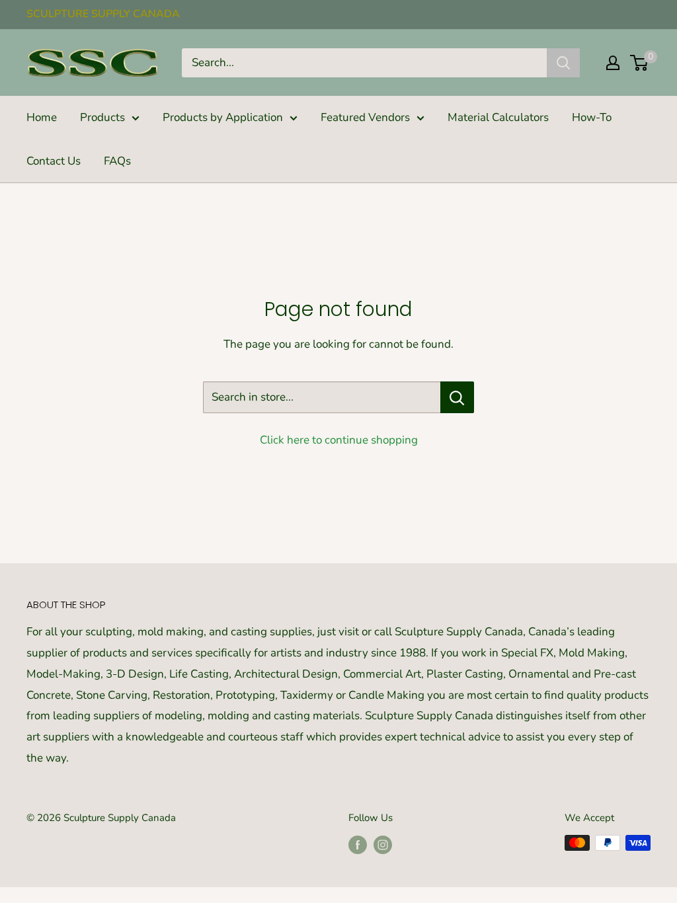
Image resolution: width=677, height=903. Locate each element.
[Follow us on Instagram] (383, 844)
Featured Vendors (365, 117)
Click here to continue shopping (339, 440)
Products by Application (223, 117)
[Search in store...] (457, 397)
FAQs (117, 161)
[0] (639, 63)
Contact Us (53, 161)
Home (41, 117)
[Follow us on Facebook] (357, 844)
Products (102, 117)
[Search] (563, 62)
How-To (592, 117)
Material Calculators (498, 117)
